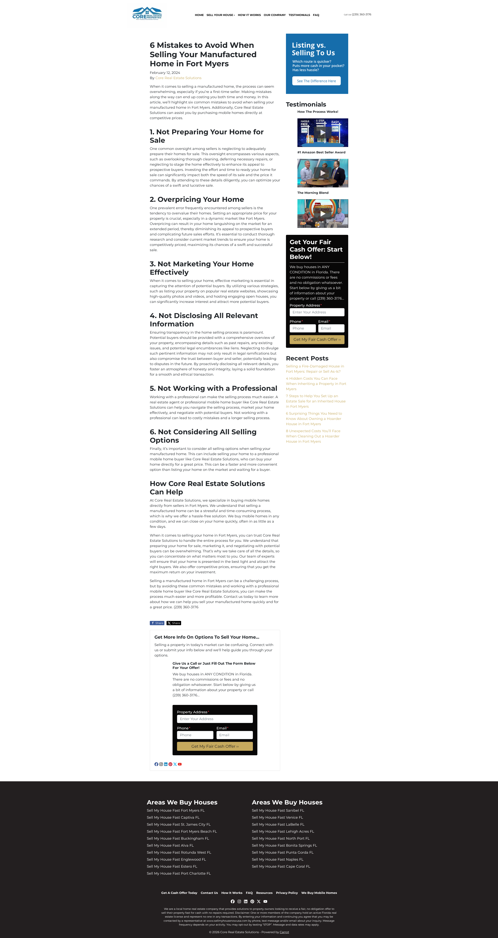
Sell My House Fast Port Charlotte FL (179, 873)
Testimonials (299, 15)
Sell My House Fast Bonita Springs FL (284, 845)
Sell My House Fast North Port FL (281, 838)
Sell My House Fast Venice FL (277, 817)
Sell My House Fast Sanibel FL (278, 810)
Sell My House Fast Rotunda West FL (179, 852)
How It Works (249, 15)
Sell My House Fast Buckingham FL (178, 838)
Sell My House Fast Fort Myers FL (176, 810)
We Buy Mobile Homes (319, 893)
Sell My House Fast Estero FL (172, 866)
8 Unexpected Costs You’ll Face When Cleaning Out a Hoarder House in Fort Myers (313, 436)
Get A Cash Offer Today (179, 893)
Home (199, 15)
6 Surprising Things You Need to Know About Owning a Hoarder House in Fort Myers (314, 418)
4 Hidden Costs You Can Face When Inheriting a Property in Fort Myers (316, 383)
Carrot (284, 932)
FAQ (316, 15)
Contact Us (209, 893)
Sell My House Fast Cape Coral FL (281, 866)
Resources (264, 893)
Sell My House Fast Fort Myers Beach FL (182, 831)
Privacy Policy (287, 893)
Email (222, 728)
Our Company (275, 15)
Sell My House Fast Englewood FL (176, 859)
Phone (183, 728)
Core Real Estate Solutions (178, 78)
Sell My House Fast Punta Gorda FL (283, 852)
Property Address (193, 712)
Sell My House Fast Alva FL (170, 845)
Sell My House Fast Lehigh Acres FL (283, 831)
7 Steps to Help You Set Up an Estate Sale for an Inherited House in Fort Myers (316, 401)
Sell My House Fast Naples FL (277, 859)
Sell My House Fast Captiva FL (173, 817)
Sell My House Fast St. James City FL (179, 824)
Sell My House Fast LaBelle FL (278, 824)
